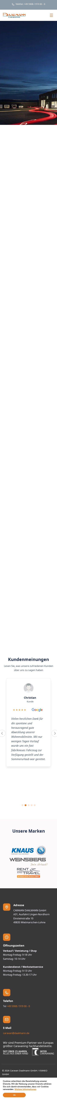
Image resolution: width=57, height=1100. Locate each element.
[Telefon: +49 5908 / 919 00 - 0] (28, 4)
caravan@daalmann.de (16, 1033)
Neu (30, 572)
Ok (14, 1095)
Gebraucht (45, 572)
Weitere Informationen (25, 1089)
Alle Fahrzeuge (28, 643)
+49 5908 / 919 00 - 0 (18, 1006)
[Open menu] (51, 15)
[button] (44, 293)
